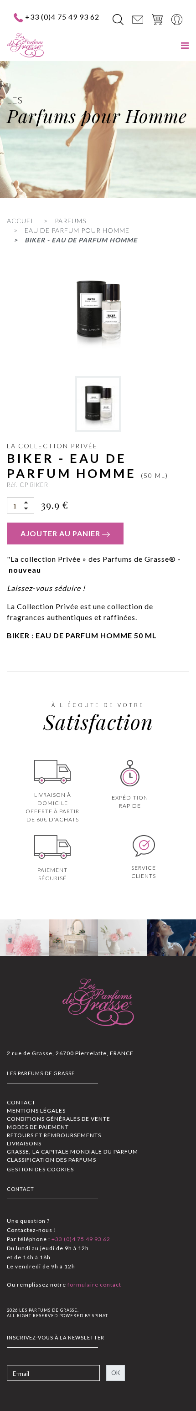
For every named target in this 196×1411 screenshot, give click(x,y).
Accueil (22, 221)
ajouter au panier (61, 533)
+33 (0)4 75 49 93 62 (62, 16)
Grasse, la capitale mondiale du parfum (72, 1151)
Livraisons (24, 1143)
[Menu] (185, 45)
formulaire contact (93, 1284)
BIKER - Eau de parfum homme (81, 240)
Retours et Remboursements (54, 1135)
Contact (21, 1102)
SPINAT (100, 1315)
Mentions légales (36, 1110)
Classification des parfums (51, 1159)
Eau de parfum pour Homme (77, 230)
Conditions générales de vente (58, 1118)
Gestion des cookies (40, 1169)
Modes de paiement (38, 1127)
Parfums (70, 221)
